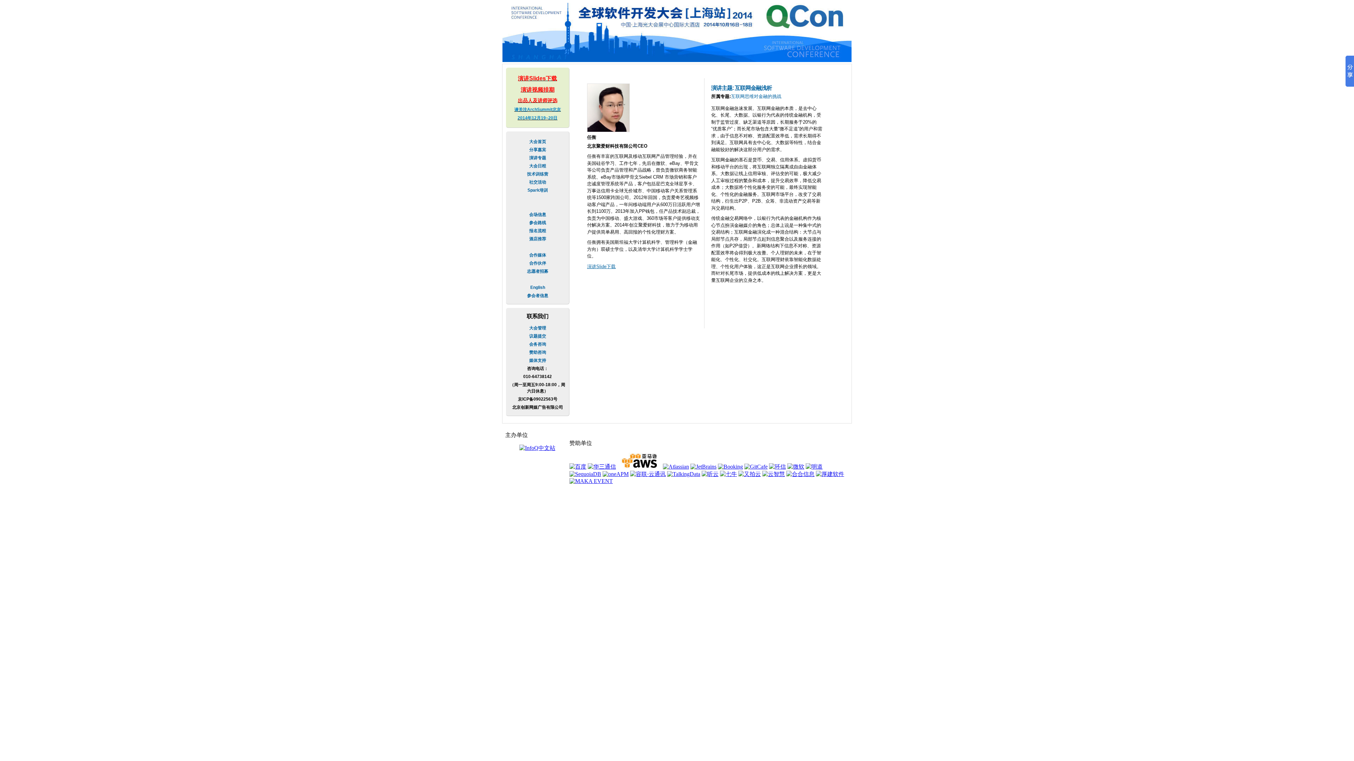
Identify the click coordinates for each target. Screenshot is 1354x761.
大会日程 (537, 165)
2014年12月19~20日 (537, 118)
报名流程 (537, 230)
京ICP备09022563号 (537, 399)
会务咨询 (537, 344)
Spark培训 (537, 190)
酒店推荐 (537, 238)
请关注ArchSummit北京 (537, 109)
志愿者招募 (537, 271)
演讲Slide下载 (601, 266)
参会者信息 (537, 295)
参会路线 (537, 222)
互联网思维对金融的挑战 (756, 96)
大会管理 (537, 328)
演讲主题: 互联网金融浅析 (741, 88)
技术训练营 (537, 174)
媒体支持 (537, 360)
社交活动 (537, 182)
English (537, 287)
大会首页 (537, 141)
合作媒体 (537, 255)
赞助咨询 (537, 352)
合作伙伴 (537, 263)
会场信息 (537, 214)
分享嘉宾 (537, 149)
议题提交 (537, 336)
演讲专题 (537, 157)
